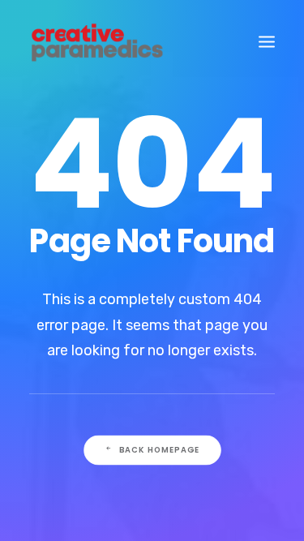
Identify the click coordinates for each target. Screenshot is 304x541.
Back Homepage (158, 449)
